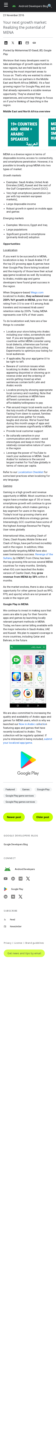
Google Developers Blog (16, 844)
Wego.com (37, 292)
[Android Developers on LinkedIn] (15, 878)
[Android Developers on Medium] (22, 878)
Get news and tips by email (24, 953)
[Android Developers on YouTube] (7, 878)
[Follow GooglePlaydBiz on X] (22, 896)
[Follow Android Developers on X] (30, 878)
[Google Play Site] (7, 889)
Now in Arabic (27, 724)
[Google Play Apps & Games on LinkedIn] (7, 896)
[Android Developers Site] (9, 869)
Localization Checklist (30, 472)
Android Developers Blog (33, 6)
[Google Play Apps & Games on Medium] (15, 896)
